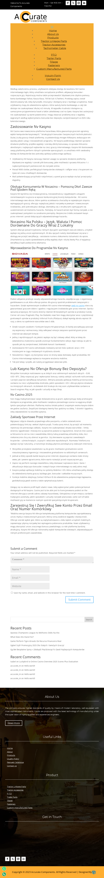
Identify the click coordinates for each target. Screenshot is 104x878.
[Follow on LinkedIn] (84, 3)
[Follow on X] (73, 3)
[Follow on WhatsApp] (23, 859)
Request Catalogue (15, 762)
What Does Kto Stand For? (22, 637)
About (10, 752)
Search (89, 619)
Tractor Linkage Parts (54, 41)
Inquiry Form (53, 75)
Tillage (54, 61)
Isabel (13, 661)
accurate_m (15, 665)
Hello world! (29, 665)
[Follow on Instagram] (79, 3)
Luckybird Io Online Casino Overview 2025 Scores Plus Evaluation (48, 661)
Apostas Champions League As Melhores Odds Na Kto (34, 632)
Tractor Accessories (53, 44)
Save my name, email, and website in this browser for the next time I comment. (49, 593)
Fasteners (54, 65)
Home (53, 30)
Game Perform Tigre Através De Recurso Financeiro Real (35, 641)
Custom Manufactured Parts (54, 68)
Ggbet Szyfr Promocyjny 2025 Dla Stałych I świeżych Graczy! (37, 645)
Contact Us (53, 79)
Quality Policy (13, 759)
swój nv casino (77, 305)
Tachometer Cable (54, 48)
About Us (53, 34)
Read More (14, 723)
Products (52, 37)
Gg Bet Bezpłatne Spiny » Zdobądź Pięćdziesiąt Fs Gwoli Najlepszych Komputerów (47, 649)
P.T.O (54, 54)
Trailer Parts (54, 58)
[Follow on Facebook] (68, 3)
